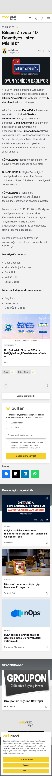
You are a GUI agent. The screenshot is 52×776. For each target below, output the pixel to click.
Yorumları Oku (25, 396)
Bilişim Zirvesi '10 (12, 98)
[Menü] (48, 18)
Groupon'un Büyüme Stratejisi (23, 701)
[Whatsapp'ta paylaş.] (35, 474)
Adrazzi (7, 362)
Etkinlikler (8, 27)
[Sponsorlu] (26, 327)
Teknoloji (8, 580)
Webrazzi (8, 543)
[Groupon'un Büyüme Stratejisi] (26, 683)
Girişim (7, 526)
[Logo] (9, 18)
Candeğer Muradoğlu (14, 647)
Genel (6, 372)
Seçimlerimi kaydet (26, 456)
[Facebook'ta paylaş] (7, 474)
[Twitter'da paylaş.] (16, 474)
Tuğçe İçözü (9, 593)
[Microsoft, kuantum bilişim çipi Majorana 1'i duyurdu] (26, 562)
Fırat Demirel (10, 706)
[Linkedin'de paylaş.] (26, 474)
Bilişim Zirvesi (24, 372)
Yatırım (7, 630)
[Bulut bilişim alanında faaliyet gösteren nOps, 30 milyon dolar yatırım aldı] (26, 613)
